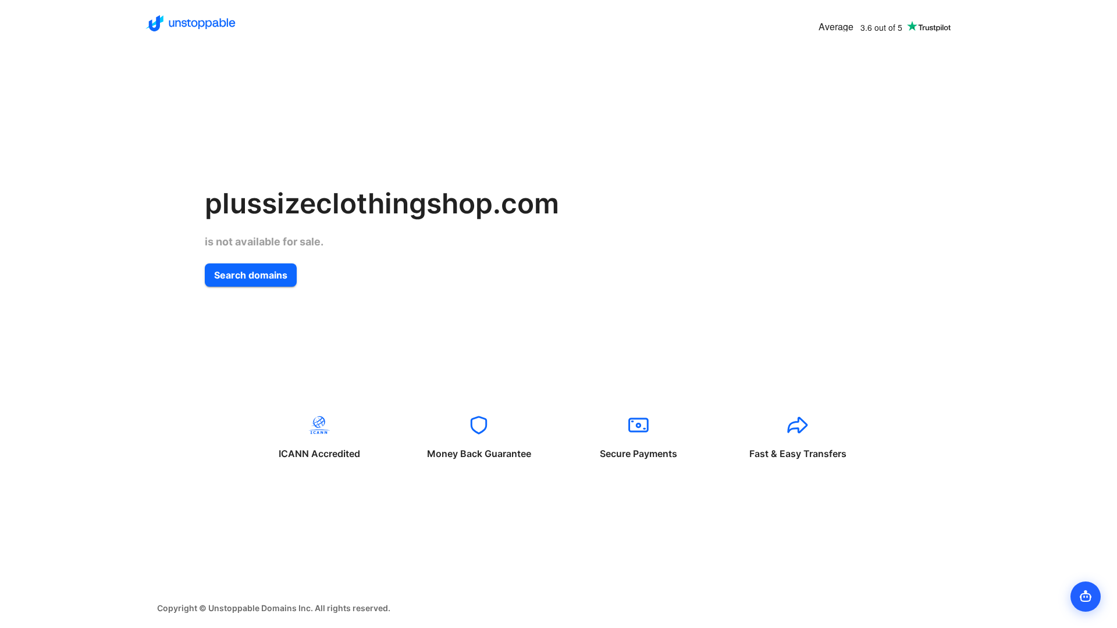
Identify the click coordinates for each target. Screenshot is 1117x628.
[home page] (190, 23)
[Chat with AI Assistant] (1085, 596)
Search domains (250, 275)
